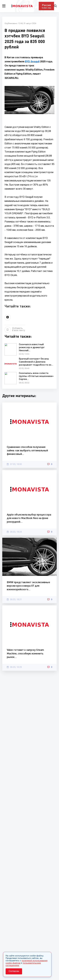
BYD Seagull (32, 62)
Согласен (14, 971)
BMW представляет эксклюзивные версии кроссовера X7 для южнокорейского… (28, 585)
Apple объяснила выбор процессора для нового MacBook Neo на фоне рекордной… (29, 518)
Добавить (18, 329)
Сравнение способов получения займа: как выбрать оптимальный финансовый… (27, 450)
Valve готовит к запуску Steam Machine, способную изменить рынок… (25, 653)
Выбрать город (46, 8)
